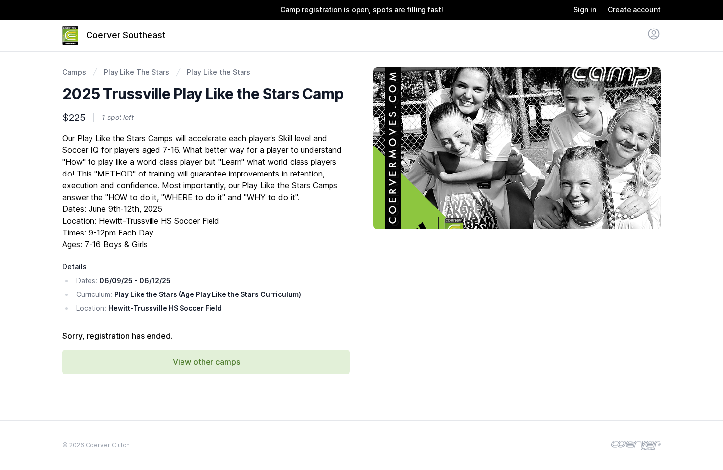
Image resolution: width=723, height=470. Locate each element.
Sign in (584, 9)
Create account (634, 9)
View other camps (206, 362)
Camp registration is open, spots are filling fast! (361, 9)
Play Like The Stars (136, 72)
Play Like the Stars (218, 72)
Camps (74, 72)
